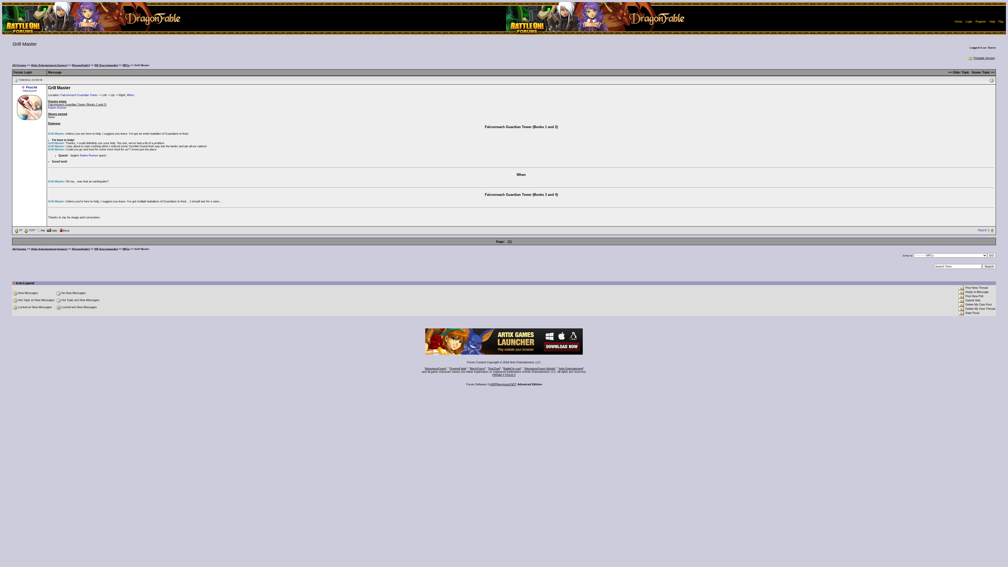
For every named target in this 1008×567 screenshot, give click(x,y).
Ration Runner (57, 107)
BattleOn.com (512, 368)
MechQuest (477, 368)
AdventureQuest (435, 368)
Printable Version (984, 58)
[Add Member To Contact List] (52, 230)
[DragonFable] (81, 65)
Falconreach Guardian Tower (79, 95)
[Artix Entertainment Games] (49, 65)
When (130, 95)
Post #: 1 (983, 230)
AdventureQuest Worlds (539, 368)
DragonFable (458, 368)
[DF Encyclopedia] (106, 65)
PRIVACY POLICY (504, 374)
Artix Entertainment (571, 368)
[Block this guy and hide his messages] (64, 230)
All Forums (19, 65)
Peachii (31, 87)
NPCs (126, 65)
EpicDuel (494, 368)
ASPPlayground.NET (503, 384)
